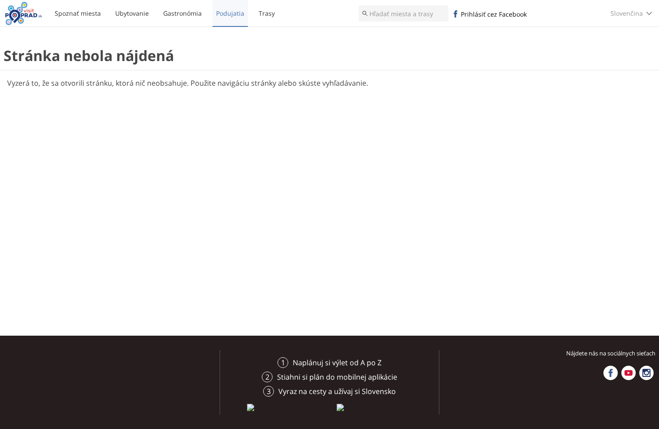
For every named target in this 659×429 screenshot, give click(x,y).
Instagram (646, 373)
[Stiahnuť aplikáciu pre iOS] (285, 407)
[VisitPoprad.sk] (23, 13)
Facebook (610, 373)
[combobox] (403, 13)
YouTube (628, 373)
